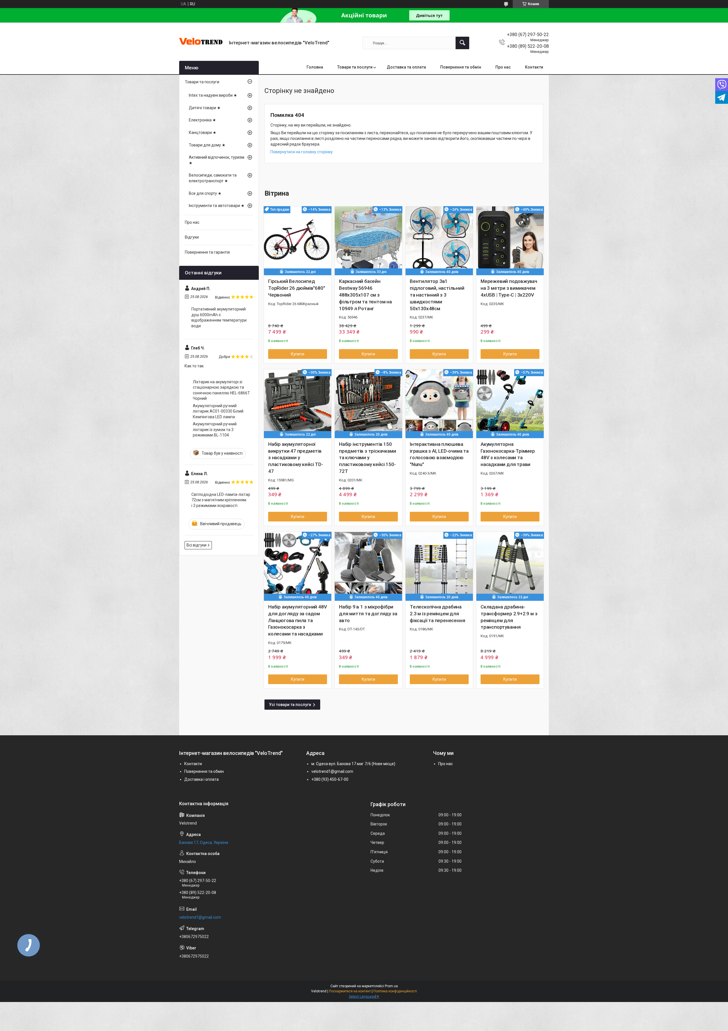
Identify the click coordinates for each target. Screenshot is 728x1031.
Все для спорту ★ (205, 193)
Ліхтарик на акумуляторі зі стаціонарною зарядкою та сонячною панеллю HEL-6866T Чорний (221, 390)
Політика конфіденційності (395, 991)
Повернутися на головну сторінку (301, 152)
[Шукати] (462, 43)
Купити (297, 354)
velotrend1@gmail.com (332, 771)
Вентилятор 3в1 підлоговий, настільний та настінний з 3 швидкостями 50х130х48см (437, 294)
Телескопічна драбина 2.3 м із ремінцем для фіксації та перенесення (437, 613)
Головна (315, 67)
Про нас (503, 67)
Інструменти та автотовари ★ (217, 205)
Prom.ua (391, 986)
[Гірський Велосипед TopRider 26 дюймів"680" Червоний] (297, 240)
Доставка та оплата (406, 67)
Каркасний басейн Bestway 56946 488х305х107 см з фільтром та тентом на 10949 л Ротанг (365, 294)
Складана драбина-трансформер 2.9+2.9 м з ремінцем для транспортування (509, 617)
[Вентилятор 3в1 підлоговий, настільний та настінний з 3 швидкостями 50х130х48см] (439, 240)
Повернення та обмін (460, 67)
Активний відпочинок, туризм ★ (216, 160)
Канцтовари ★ (202, 132)
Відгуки (192, 237)
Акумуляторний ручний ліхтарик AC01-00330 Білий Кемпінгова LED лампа (218, 411)
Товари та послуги (355, 67)
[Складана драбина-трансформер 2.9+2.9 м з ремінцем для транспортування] (510, 565)
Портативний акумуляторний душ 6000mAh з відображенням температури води (219, 317)
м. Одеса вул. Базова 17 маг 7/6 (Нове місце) (353, 763)
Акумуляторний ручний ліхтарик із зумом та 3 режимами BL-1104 (215, 429)
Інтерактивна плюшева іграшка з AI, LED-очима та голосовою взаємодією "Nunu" (439, 454)
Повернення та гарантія (207, 252)
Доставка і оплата (201, 779)
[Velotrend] (202, 43)
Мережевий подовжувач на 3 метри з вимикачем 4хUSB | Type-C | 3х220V (509, 288)
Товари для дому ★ (207, 145)
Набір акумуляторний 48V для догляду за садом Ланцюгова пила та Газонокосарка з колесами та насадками (297, 620)
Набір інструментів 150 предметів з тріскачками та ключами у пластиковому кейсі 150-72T (367, 457)
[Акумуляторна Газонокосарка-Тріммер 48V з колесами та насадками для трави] (510, 403)
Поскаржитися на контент (350, 991)
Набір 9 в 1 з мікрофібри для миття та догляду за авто (368, 613)
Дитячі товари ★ (205, 107)
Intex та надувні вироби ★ (213, 95)
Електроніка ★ (202, 120)
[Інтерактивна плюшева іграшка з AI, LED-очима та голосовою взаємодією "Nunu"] (439, 403)
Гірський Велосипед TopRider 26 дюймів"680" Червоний (296, 288)
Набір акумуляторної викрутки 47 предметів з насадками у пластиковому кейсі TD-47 (295, 457)
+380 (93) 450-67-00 (329, 779)
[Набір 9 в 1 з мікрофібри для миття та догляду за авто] (368, 565)
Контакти (534, 67)
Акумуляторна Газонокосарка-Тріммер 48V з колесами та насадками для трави (508, 454)
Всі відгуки (196, 545)
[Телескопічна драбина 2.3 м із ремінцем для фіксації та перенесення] (439, 565)
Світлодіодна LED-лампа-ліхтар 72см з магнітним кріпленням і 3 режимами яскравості (220, 500)
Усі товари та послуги (290, 704)
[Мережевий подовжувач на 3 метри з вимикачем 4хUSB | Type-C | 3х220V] (510, 240)
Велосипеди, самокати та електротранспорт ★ (213, 178)
